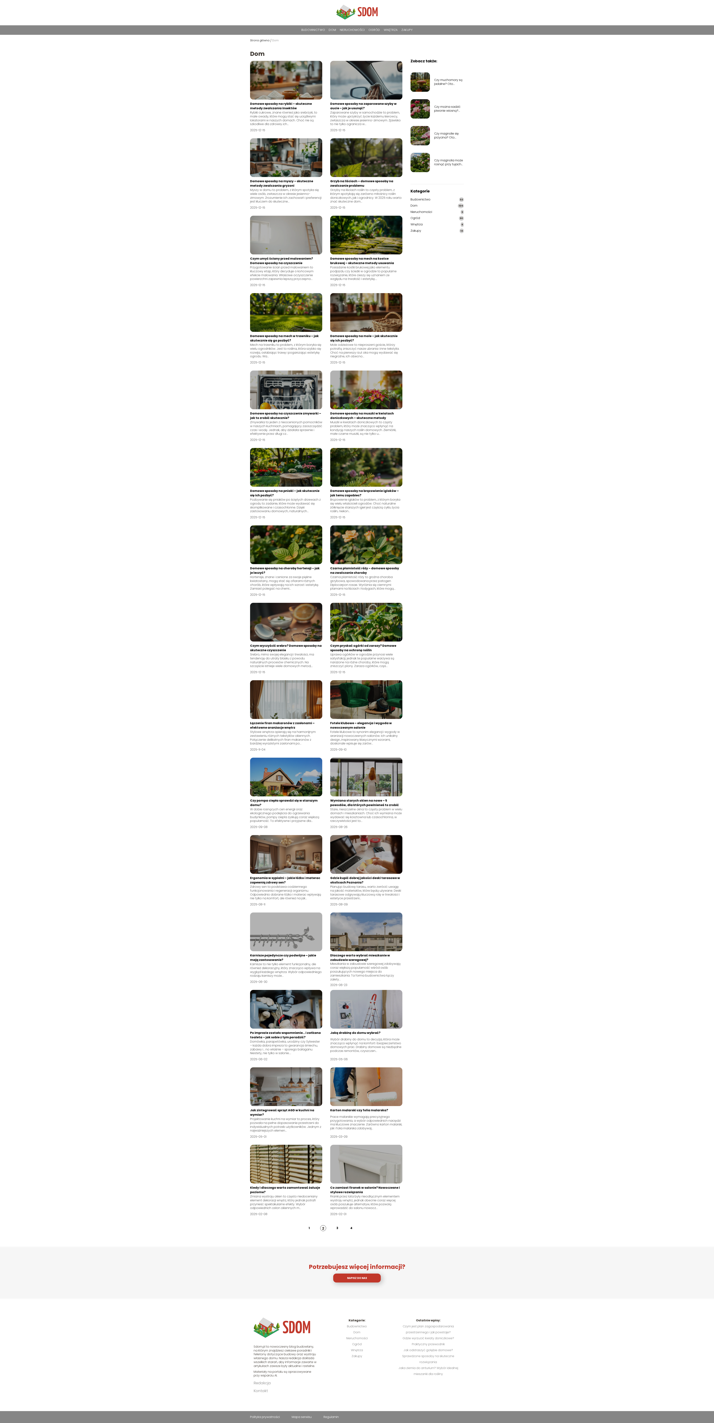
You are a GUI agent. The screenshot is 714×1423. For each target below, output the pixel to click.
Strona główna (259, 40)
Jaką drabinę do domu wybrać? (355, 1033)
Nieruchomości (352, 30)
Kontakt (261, 1390)
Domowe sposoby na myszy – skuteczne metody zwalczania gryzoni (281, 183)
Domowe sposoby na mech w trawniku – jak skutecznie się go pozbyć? (284, 338)
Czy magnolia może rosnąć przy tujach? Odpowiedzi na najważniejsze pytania (448, 162)
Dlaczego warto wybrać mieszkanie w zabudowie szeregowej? (360, 957)
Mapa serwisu (302, 1417)
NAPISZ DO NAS (357, 1278)
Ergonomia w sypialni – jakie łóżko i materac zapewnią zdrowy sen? (285, 880)
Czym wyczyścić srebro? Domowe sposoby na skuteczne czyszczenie (286, 648)
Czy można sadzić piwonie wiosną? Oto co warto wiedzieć (447, 109)
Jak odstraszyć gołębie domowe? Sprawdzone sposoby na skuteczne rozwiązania (428, 1356)
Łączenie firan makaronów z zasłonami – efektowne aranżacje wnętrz (282, 725)
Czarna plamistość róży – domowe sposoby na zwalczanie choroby (364, 570)
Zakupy (407, 30)
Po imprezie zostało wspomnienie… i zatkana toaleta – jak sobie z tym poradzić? (285, 1035)
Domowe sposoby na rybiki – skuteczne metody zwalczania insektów (281, 106)
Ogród (374, 30)
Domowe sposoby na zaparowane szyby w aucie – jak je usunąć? (363, 106)
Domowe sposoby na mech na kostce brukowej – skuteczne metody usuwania (362, 260)
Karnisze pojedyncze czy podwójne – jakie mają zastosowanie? (283, 957)
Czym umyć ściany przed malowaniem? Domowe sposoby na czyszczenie (281, 260)
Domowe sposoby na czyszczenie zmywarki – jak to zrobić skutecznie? (285, 415)
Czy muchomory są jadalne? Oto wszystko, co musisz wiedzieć (448, 82)
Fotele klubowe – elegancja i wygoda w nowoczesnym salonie (361, 725)
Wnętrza (391, 30)
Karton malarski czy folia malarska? (359, 1110)
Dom (332, 30)
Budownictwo (313, 30)
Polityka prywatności (265, 1417)
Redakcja (262, 1383)
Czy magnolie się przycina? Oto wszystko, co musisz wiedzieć (448, 136)
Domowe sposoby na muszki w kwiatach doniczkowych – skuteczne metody (362, 415)
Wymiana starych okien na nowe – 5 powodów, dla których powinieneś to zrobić (364, 802)
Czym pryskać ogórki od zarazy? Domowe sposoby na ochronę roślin (363, 648)
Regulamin (331, 1417)
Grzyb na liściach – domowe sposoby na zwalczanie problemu (361, 183)
